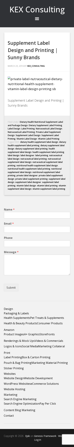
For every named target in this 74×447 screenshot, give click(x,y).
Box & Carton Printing (36, 357)
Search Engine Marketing (20, 399)
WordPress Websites (17, 384)
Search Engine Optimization (22, 403)
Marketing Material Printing (49, 363)
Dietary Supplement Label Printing (45, 125)
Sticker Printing (14, 368)
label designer (27, 155)
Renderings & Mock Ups (19, 341)
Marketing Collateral (51, 346)
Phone (8, 238)
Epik (27, 436)
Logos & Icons (13, 346)
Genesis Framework (45, 436)
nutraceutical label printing (33, 158)
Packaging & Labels (16, 313)
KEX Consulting (37, 9)
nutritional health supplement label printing (29, 168)
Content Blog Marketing (19, 410)
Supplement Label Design (28, 135)
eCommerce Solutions (45, 384)
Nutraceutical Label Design (49, 128)
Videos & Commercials (49, 341)
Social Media (30, 346)
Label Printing (28, 128)
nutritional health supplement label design (37, 165)
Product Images (14, 334)
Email (9, 223)
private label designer (27, 175)
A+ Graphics (32, 334)
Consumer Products (50, 323)
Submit (11, 287)
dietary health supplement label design (39, 142)
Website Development (38, 378)
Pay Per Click (48, 403)
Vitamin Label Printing (48, 138)
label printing (41, 155)
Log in (37, 439)
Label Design (14, 128)
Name (9, 209)
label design (13, 155)
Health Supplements (17, 318)
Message (11, 252)
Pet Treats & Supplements (47, 318)
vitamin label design (26, 185)
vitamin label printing (47, 185)
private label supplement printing (31, 178)
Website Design (14, 378)
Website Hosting (14, 389)
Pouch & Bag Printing (17, 363)
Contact (9, 415)
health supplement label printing (48, 152)
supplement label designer (28, 182)
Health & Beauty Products (20, 323)
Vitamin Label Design (27, 138)
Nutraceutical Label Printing (21, 132)
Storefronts (47, 334)
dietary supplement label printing (31, 148)
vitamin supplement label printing (49, 188)
